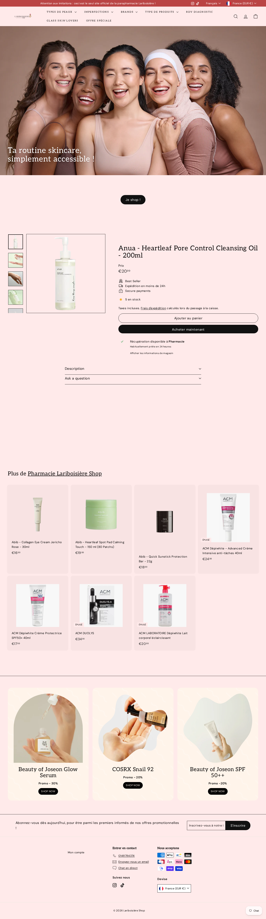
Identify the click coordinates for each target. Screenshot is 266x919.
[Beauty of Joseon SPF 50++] (217, 728)
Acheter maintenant (188, 329)
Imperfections (97, 12)
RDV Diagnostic (199, 12)
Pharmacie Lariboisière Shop (65, 474)
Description (74, 368)
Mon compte (76, 852)
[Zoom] (65, 273)
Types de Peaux (60, 12)
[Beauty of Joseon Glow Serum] (48, 728)
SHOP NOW (48, 791)
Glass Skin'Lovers (62, 20)
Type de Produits (160, 12)
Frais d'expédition (153, 308)
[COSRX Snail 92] (132, 728)
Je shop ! (133, 200)
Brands (128, 12)
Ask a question (77, 378)
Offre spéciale (99, 20)
